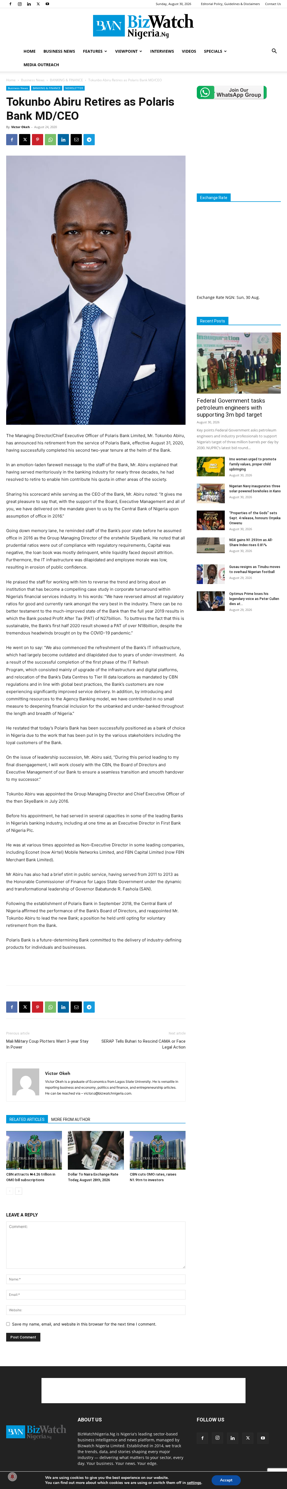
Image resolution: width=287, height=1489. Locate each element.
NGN (229, 297)
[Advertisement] (95, 966)
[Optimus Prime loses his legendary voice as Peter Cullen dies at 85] (211, 601)
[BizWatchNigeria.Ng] (143, 26)
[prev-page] (9, 1191)
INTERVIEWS (162, 51)
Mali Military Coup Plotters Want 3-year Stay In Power (47, 1044)
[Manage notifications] (12, 1476)
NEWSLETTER (74, 88)
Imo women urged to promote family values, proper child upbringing (252, 464)
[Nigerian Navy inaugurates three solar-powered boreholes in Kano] (211, 493)
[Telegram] (89, 139)
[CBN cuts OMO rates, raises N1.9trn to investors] (158, 1150)
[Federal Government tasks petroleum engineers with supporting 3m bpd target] (239, 363)
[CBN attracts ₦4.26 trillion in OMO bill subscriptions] (34, 1150)
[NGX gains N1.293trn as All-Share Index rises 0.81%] (211, 545)
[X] (38, 4)
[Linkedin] (29, 4)
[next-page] (18, 1191)
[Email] (76, 139)
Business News (33, 80)
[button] (274, 51)
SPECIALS (213, 51)
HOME (30, 51)
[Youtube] (47, 4)
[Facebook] (10, 4)
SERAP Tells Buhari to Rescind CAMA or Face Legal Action (143, 1044)
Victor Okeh (20, 127)
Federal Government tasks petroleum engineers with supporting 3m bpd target (231, 407)
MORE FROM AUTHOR (70, 1119)
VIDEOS (189, 51)
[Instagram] (19, 4)
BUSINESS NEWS (59, 51)
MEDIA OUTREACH (41, 64)
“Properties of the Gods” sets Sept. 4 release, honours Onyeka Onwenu (255, 518)
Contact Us (273, 4)
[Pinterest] (37, 139)
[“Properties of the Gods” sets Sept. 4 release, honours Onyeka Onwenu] (211, 520)
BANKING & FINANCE (66, 80)
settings (194, 1482)
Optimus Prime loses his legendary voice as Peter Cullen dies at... (254, 599)
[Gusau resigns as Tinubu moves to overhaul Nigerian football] (211, 574)
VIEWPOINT (126, 51)
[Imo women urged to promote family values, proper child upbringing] (211, 466)
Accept (226, 1480)
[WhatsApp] (50, 139)
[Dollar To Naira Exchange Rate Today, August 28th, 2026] (96, 1150)
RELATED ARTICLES (27, 1119)
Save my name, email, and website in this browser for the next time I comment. (84, 1324)
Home (11, 80)
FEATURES (93, 51)
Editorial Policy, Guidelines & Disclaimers (230, 4)
